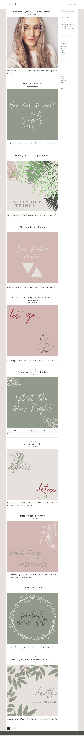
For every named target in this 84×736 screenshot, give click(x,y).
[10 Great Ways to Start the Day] (32, 402)
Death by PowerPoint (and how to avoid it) (32, 659)
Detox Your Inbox (32, 444)
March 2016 (63, 65)
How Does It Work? (32, 83)
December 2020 (64, 46)
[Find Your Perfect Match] (32, 257)
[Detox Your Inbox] (32, 474)
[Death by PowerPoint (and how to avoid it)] (32, 689)
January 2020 (63, 56)
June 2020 (63, 50)
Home (70, 4)
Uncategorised (63, 80)
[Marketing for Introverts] (32, 546)
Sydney (28, 732)
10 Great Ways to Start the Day (32, 372)
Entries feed (63, 93)
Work (62, 82)
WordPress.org (64, 97)
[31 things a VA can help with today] (32, 186)
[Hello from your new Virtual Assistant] (32, 42)
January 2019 (63, 58)
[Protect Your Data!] (32, 618)
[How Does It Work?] (32, 114)
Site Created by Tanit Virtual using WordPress (15, 732)
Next (15, 728)
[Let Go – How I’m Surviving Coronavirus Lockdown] (32, 330)
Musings (32, 9)
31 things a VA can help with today (32, 155)
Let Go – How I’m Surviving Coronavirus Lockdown (32, 298)
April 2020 (63, 52)
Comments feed (64, 95)
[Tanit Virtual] (12, 4)
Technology (32, 584)
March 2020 (63, 54)
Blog (75, 4)
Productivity (32, 80)
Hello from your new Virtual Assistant (32, 11)
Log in (62, 91)
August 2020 (63, 48)
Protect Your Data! (32, 587)
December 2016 (64, 63)
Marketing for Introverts (32, 515)
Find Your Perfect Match (32, 227)
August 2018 (63, 61)
